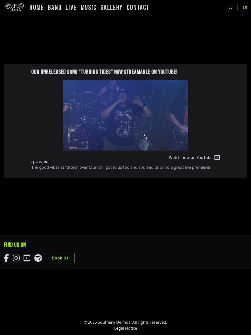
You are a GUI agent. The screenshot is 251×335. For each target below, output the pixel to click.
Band (55, 7)
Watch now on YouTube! (191, 157)
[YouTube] (27, 258)
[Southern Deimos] (14, 7)
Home (36, 7)
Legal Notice (125, 328)
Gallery (111, 7)
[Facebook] (6, 258)
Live (70, 7)
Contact (138, 7)
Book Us (60, 258)
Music (89, 7)
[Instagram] (16, 258)
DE (231, 7)
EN (245, 7)
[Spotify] (38, 258)
